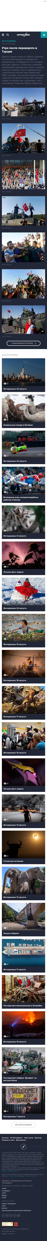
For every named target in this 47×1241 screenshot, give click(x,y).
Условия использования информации (15, 1229)
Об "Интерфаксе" (16, 1138)
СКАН (4, 1206)
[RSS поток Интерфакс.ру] (14, 1215)
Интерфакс (23, 35)
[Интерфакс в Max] (18, 1215)
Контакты (5, 1138)
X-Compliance (6, 1191)
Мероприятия (21, 1140)
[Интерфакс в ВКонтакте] (11, 1215)
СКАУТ (4, 1193)
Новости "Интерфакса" (9, 1204)
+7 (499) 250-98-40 (14, 1176)
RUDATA (4, 1208)
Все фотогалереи (23, 1125)
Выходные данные (8, 1231)
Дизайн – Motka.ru (8, 1234)
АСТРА (4, 1197)
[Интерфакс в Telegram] (7, 1215)
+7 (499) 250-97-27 (31, 1176)
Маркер (4, 1195)
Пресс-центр (28, 1138)
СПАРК (4, 1188)
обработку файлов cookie (10, 1171)
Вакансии (38, 1138)
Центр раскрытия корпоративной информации (16, 1210)
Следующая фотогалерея (22, 343)
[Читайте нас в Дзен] (3, 1215)
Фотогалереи (9, 41)
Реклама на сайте (8, 1140)
